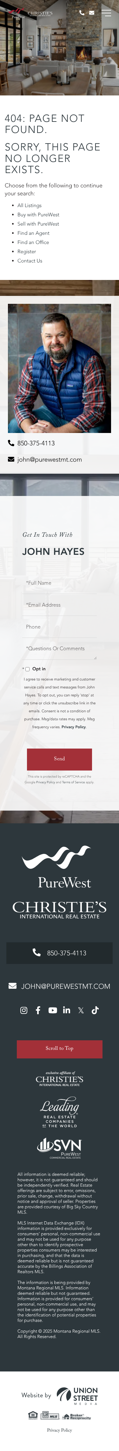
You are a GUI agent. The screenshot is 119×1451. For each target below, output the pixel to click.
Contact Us (29, 261)
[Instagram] (24, 1010)
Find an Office (33, 242)
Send (59, 759)
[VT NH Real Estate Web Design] (60, 1396)
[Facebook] (38, 1010)
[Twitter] (81, 1010)
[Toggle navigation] (106, 13)
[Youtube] (52, 1010)
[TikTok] (95, 1010)
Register (26, 251)
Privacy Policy (74, 727)
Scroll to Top (60, 1049)
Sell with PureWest (38, 224)
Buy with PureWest (38, 215)
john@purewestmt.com (49, 460)
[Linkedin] (66, 1010)
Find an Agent (33, 233)
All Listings (29, 205)
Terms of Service (73, 782)
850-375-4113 (36, 443)
